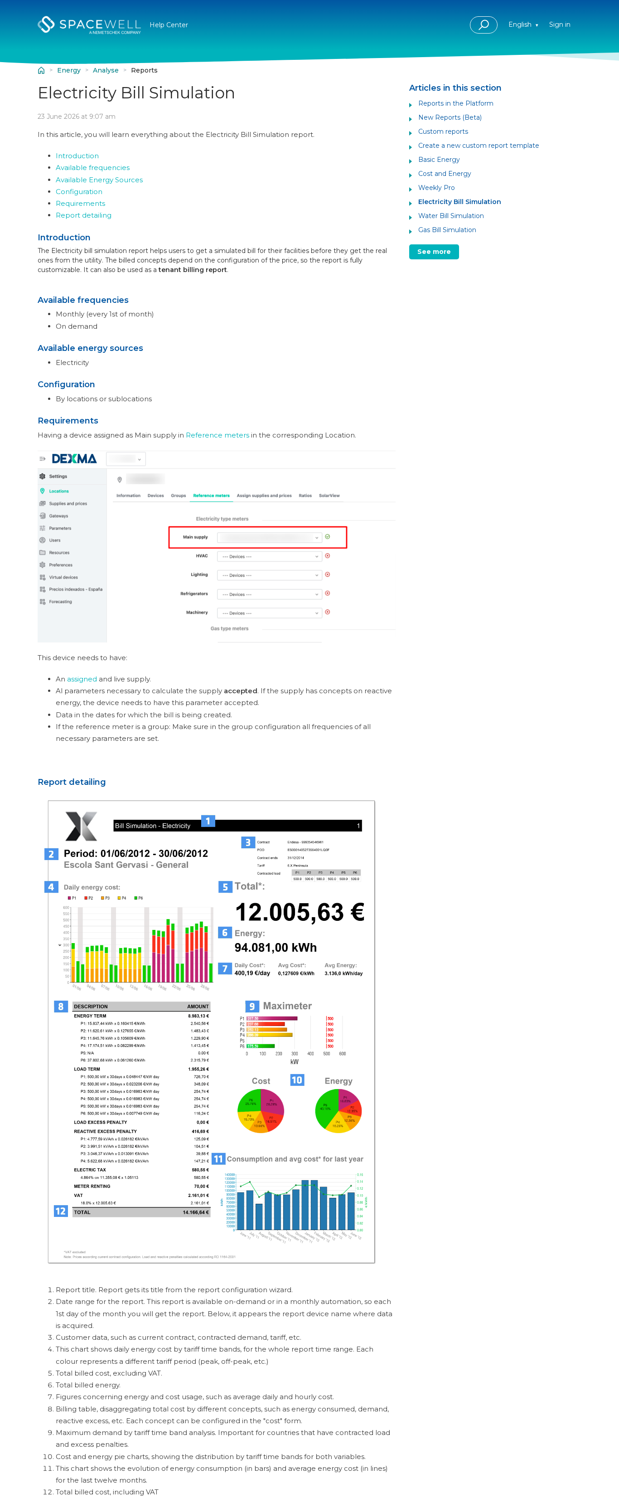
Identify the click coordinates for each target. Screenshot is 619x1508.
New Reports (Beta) (450, 117)
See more (434, 252)
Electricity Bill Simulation (459, 202)
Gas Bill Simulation (447, 230)
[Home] (89, 25)
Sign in (560, 24)
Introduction (77, 155)
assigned (82, 679)
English (520, 24)
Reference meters (217, 435)
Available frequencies (93, 167)
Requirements (80, 203)
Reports (144, 70)
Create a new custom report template (478, 145)
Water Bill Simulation (451, 216)
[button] (484, 25)
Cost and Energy (444, 174)
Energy (69, 70)
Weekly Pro (436, 188)
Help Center (41, 70)
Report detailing (83, 215)
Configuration (79, 191)
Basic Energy (439, 160)
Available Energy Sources (99, 179)
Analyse (106, 70)
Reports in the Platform (455, 103)
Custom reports (443, 131)
